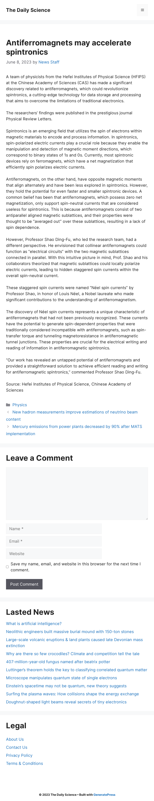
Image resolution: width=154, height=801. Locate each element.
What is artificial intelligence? (34, 623)
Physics (19, 404)
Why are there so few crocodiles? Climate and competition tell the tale (73, 653)
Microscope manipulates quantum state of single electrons (61, 677)
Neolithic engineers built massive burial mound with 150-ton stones (70, 631)
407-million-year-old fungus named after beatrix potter (58, 661)
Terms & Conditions (24, 763)
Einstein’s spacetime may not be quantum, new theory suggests (66, 685)
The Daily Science (28, 10)
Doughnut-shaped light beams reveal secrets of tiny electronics (66, 702)
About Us (15, 739)
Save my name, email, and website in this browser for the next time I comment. (76, 567)
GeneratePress (104, 795)
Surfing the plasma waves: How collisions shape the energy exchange (72, 694)
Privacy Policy (19, 755)
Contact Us (16, 747)
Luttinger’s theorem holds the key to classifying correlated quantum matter (76, 669)
